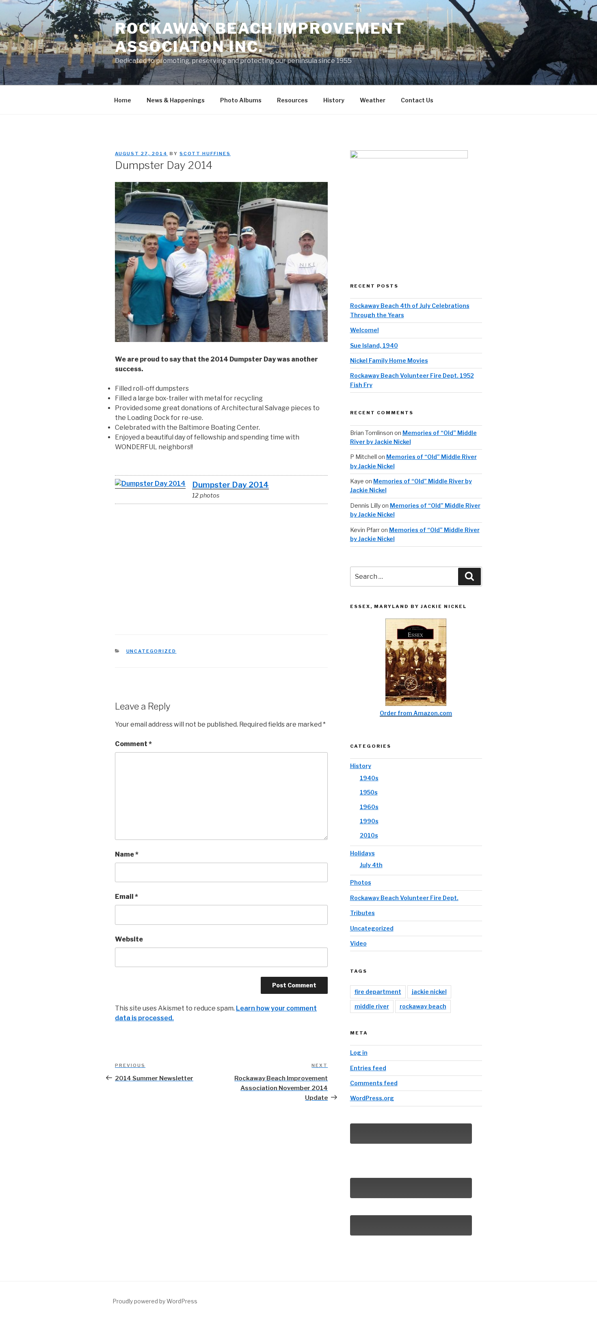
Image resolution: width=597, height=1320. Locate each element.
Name (126, 854)
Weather (372, 100)
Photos (360, 882)
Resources (292, 100)
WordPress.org (372, 1098)
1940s (369, 778)
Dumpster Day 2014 (230, 484)
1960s (369, 806)
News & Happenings (176, 100)
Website (129, 939)
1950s (369, 792)
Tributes (362, 912)
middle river (372, 1006)
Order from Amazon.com (416, 713)
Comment (133, 744)
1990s (369, 821)
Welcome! (364, 330)
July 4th (371, 864)
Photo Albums (241, 100)
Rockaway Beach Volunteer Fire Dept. (404, 897)
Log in (359, 1052)
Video (358, 943)
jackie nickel (429, 991)
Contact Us (417, 100)
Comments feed (374, 1083)
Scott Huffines (205, 153)
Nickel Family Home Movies (389, 360)
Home (122, 100)
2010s (369, 835)
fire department (378, 991)
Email (126, 896)
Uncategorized (151, 651)
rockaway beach (423, 1006)
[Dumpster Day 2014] (150, 484)
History (333, 100)
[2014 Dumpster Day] (133, 524)
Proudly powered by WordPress (154, 1301)
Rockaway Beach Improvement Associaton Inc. (260, 37)
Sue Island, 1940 (374, 345)
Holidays (362, 853)
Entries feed (368, 1068)
